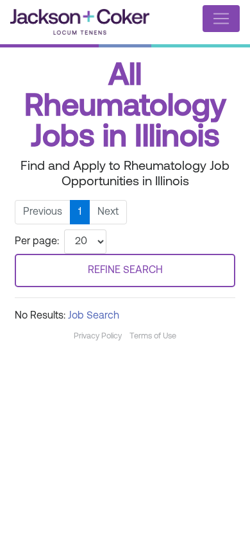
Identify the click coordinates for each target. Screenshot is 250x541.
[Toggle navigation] (221, 18)
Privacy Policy (98, 336)
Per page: (37, 242)
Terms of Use (152, 336)
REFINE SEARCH (125, 270)
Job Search (93, 316)
